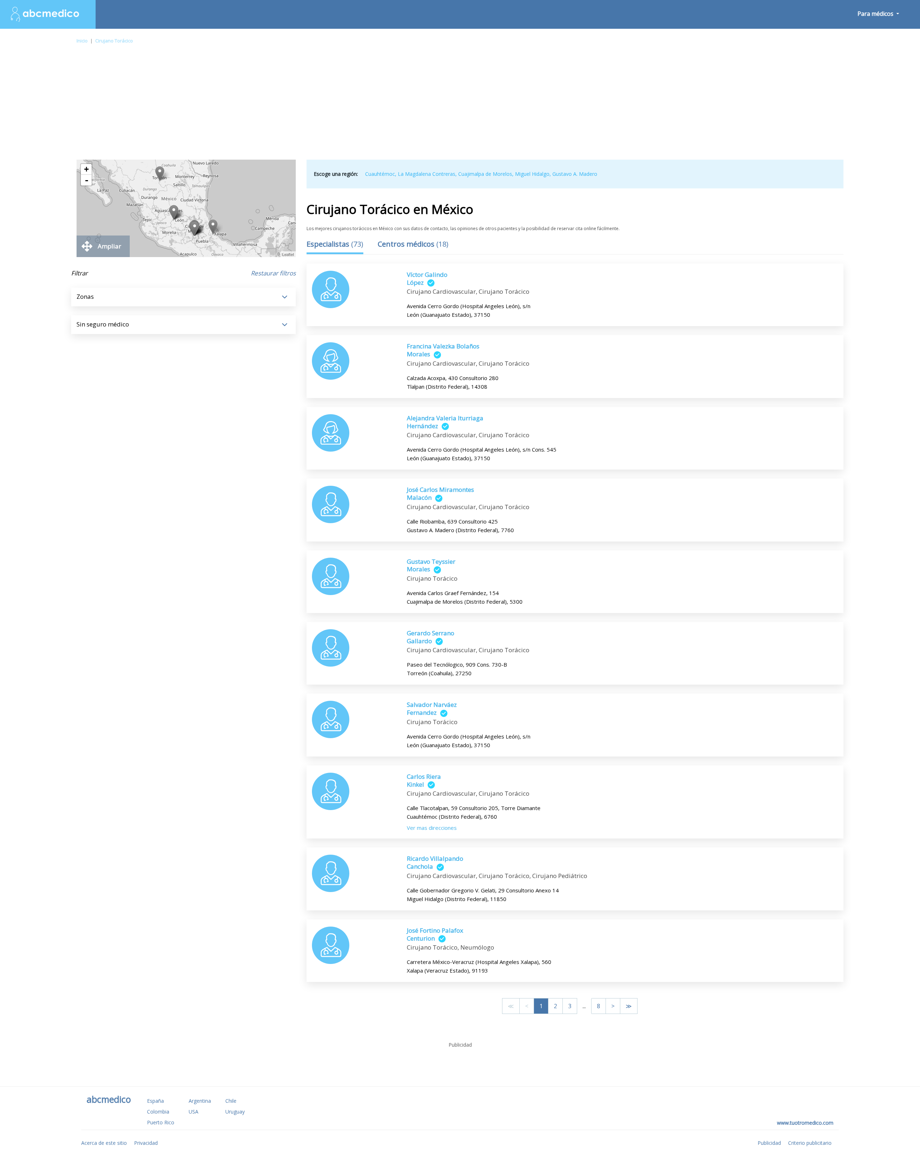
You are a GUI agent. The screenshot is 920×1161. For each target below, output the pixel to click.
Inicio (82, 40)
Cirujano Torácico (114, 40)
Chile (230, 1100)
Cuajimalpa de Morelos (485, 173)
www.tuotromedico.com (805, 1122)
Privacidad (146, 1142)
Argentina (200, 1100)
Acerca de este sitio (104, 1142)
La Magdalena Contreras (426, 173)
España (155, 1100)
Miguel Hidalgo (532, 173)
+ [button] (86, 169)
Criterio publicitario (810, 1142)
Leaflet (288, 254)
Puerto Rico (160, 1122)
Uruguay (235, 1111)
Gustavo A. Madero (574, 173)
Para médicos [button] (876, 14)
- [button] (86, 180)
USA (193, 1111)
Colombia (158, 1111)
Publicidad (769, 1142)
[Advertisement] (460, 105)
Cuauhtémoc (380, 173)
